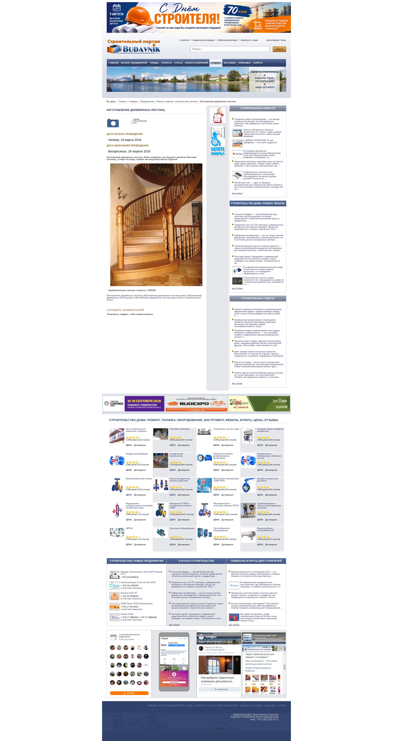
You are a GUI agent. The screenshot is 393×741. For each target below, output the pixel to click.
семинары (244, 62)
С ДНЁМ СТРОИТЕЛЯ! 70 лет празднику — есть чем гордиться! (260, 141)
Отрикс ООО (127, 614)
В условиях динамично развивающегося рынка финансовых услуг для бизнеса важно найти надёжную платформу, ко (262, 154)
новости (166, 62)
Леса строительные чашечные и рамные (136, 430)
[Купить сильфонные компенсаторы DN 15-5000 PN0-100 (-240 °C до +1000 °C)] (161, 467)
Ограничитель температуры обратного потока (269, 455)
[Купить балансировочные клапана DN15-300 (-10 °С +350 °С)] (117, 492)
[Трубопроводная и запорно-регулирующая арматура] (248, 517)
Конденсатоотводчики (137, 453)
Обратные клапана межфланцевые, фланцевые (223, 455)
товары (154, 62)
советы (258, 62)
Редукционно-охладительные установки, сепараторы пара (139, 505)
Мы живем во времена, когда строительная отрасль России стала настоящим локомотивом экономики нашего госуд (258, 617)
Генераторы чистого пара (226, 429)
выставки (230, 62)
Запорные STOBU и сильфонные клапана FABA (180, 505)
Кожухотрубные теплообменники (265, 529)
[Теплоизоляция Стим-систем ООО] (115, 585)
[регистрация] (196, 79)
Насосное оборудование (182, 528)
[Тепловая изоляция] (161, 439)
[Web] (217, 122)
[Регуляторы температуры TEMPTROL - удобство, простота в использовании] (204, 492)
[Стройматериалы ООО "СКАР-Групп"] (115, 606)
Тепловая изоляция (179, 429)
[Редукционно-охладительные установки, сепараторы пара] (117, 517)
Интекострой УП (129, 593)
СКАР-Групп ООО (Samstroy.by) (137, 603)
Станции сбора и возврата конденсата (270, 430)
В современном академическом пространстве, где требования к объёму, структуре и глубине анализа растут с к (261, 584)
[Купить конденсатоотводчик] (204, 434)
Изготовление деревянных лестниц (136, 109)
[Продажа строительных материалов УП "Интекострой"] (115, 596)
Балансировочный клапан (139, 478)
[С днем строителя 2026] (199, 32)
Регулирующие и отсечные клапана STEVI (226, 504)
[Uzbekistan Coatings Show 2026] (133, 410)
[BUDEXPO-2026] (196, 410)
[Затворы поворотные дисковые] (248, 492)
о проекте (184, 40)
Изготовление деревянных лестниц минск (165, 295)
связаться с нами (249, 40)
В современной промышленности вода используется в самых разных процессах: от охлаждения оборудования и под (263, 270)
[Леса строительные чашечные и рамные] (117, 442)
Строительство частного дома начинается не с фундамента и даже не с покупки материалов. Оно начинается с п (263, 280)
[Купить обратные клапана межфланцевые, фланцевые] (204, 463)
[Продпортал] (259, 410)
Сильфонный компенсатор (176, 454)
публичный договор (227, 40)
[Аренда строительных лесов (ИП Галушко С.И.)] (115, 575)
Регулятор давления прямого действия (180, 479)
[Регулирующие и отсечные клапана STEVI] (204, 517)
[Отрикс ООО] (115, 617)
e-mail (134, 123)
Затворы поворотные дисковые (267, 479)
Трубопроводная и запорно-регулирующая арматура (269, 505)
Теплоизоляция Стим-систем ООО (138, 582)
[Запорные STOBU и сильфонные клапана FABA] (161, 517)
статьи (178, 62)
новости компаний (196, 62)
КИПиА (129, 528)
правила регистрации (203, 40)
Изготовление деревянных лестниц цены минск (159, 297)
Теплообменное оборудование (221, 529)
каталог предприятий (134, 62)
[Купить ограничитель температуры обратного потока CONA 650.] (248, 467)
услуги (110, 300)
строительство (192, 297)
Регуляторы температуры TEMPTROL (226, 479)
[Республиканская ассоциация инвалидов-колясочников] (217, 155)
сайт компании (134, 588)
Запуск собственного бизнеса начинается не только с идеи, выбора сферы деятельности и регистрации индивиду (262, 132)
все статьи (237, 193)
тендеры (215, 62)
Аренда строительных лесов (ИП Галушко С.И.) (142, 573)
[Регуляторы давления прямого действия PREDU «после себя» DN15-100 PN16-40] (161, 492)
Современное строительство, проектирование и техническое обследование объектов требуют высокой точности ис (260, 175)
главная (114, 62)
